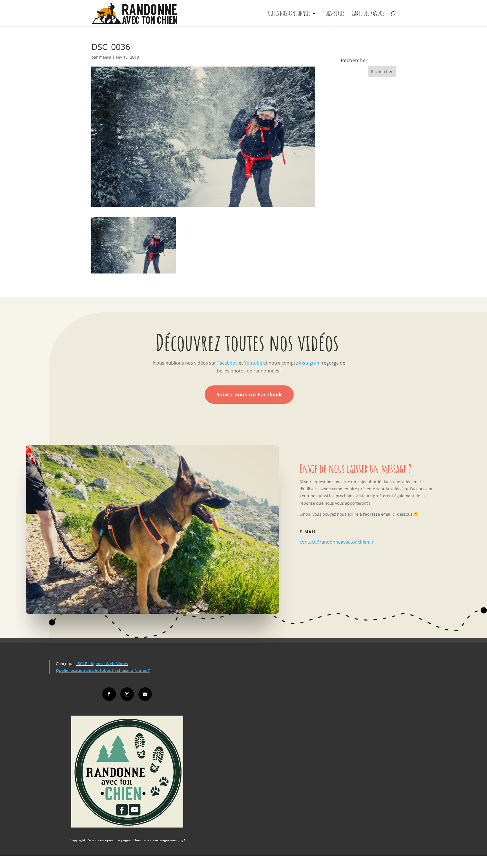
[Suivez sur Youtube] (145, 694)
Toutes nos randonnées (288, 14)
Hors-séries (334, 14)
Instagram (310, 363)
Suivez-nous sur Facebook (249, 394)
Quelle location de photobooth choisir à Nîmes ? (103, 670)
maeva (105, 57)
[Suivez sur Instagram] (127, 694)
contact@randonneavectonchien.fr (337, 542)
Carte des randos (368, 14)
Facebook (227, 363)
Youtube (253, 363)
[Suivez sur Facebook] (109, 694)
